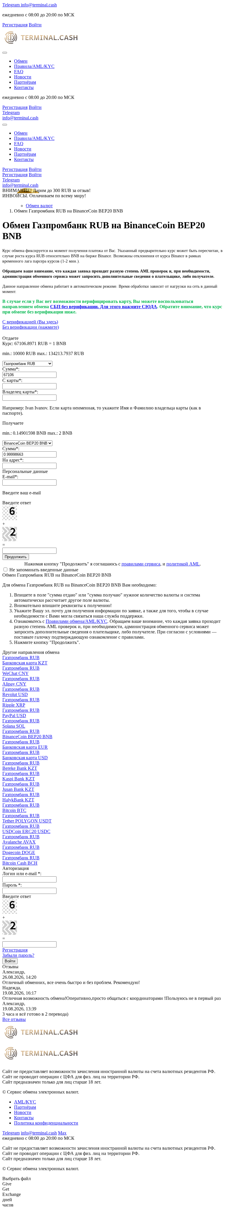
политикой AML (183, 563)
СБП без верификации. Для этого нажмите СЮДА (103, 306)
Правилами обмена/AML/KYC (76, 621)
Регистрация (15, 949)
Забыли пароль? (18, 955)
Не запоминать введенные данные (43, 569)
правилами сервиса (141, 563)
